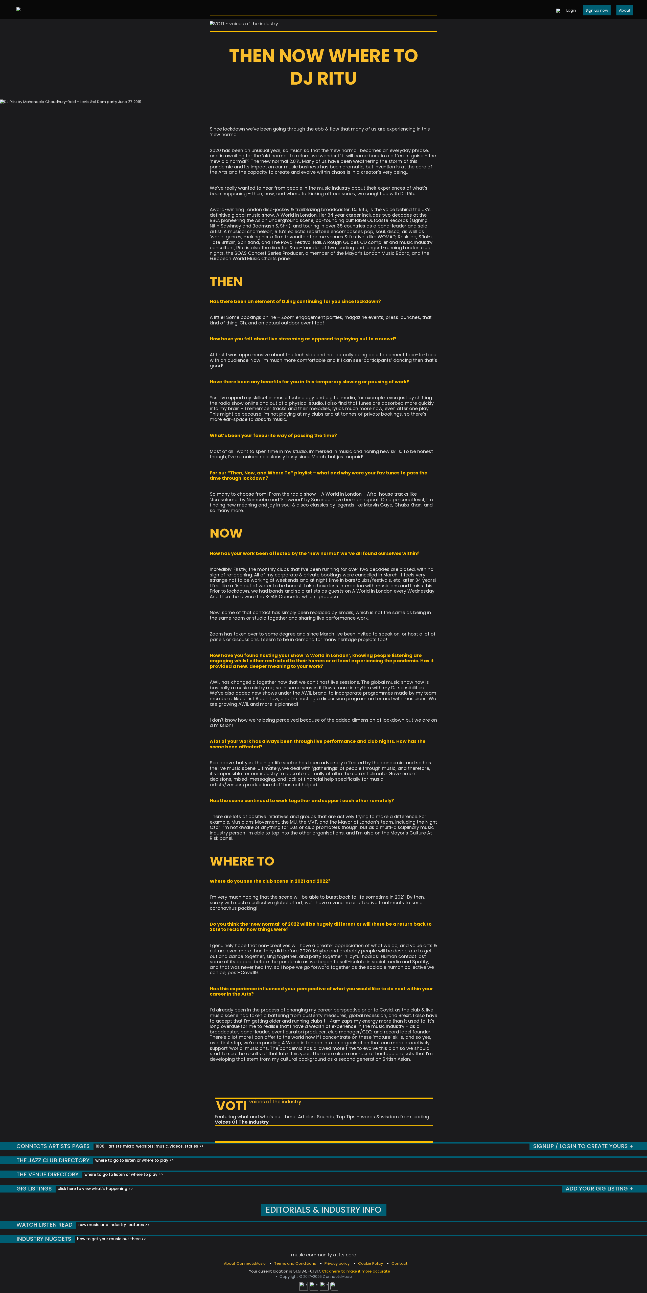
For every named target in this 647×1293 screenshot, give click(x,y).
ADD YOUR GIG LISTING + (599, 1189)
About (625, 10)
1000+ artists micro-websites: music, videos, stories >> (149, 1146)
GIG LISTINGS (34, 1189)
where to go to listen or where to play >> (134, 1160)
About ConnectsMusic (245, 1263)
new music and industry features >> (113, 1224)
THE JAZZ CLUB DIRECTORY (52, 1160)
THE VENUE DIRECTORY (47, 1174)
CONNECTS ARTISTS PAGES (53, 1146)
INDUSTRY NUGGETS (43, 1239)
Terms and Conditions (295, 1263)
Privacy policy (337, 1263)
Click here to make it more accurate (356, 1271)
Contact (399, 1263)
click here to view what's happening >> (95, 1188)
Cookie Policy (370, 1263)
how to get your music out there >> (111, 1238)
